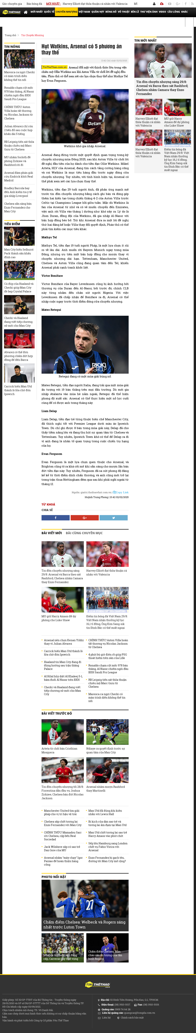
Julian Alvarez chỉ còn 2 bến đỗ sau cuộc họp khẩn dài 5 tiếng (18, 130)
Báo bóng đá (34, 4)
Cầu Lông (173, 11)
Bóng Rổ (111, 11)
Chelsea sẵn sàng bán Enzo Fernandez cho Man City (18, 207)
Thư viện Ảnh (149, 11)
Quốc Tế (49, 11)
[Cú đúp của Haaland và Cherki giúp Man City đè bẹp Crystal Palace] (19, 270)
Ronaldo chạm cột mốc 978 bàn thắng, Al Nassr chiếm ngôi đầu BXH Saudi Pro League (108, 669)
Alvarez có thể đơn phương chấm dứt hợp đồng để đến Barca (18, 356)
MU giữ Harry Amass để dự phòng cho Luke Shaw (59, 618)
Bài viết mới (52, 533)
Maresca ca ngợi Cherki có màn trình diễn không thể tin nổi (106, 697)
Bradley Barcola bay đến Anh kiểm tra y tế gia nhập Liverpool (18, 192)
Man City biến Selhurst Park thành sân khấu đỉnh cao (18, 253)
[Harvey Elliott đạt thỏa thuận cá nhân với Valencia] (107, 554)
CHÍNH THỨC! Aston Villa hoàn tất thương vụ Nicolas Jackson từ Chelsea (108, 644)
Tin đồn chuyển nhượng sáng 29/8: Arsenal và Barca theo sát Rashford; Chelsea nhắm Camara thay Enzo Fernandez (62, 576)
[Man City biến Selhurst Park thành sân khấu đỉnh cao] (19, 236)
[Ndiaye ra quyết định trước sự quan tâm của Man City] (107, 732)
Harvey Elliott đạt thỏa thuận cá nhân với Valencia (79, 4)
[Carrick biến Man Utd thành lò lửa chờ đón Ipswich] (19, 373)
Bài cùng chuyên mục (84, 533)
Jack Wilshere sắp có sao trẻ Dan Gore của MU (62, 848)
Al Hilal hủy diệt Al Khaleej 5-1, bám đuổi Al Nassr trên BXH (63, 678)
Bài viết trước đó (57, 713)
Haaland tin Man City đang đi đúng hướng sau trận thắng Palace (62, 665)
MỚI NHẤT (37, 11)
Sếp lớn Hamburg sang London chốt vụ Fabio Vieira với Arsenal (107, 847)
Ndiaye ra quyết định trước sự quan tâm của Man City (105, 750)
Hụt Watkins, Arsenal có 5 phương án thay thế (82, 49)
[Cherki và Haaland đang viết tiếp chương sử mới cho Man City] (19, 304)
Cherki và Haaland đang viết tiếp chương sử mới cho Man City (62, 691)
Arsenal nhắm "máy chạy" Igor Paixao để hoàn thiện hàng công (63, 861)
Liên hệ (106, 1017)
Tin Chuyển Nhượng (32, 35)
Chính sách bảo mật (132, 1017)
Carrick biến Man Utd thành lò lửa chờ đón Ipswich (63, 652)
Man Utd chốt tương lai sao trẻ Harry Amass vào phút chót (107, 834)
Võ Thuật (124, 11)
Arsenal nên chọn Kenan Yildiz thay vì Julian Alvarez (64, 642)
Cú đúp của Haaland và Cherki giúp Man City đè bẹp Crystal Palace (18, 287)
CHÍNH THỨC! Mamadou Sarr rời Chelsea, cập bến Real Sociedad (63, 836)
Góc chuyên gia (12, 4)
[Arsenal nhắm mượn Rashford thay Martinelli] (107, 770)
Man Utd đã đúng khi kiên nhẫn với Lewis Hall (105, 812)
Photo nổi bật (54, 877)
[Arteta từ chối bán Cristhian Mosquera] (63, 732)
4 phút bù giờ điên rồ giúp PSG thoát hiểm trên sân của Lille (107, 656)
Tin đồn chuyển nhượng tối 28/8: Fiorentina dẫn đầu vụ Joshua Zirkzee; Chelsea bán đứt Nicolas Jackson (63, 792)
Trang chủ (10, 35)
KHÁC (184, 11)
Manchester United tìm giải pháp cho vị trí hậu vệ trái (61, 812)
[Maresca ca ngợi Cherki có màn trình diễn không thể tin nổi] (19, 58)
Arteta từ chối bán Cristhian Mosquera (59, 750)
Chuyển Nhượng (66, 11)
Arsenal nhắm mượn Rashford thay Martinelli (105, 788)
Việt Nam (84, 11)
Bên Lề (135, 11)
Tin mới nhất (145, 40)
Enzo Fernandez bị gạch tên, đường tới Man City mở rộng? (107, 859)
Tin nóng (12, 47)
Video (162, 11)
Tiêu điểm (12, 224)
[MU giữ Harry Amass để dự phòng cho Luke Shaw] (63, 600)
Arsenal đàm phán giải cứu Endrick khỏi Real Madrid (18, 176)
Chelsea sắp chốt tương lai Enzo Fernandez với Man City (63, 823)
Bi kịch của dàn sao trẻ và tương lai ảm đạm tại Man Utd (107, 823)
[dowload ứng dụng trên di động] (161, 4)
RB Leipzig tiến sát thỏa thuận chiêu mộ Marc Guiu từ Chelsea (107, 683)
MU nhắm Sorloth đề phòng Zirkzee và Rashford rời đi (17, 161)
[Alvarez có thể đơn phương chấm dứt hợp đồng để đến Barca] (19, 338)
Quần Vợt (97, 11)
